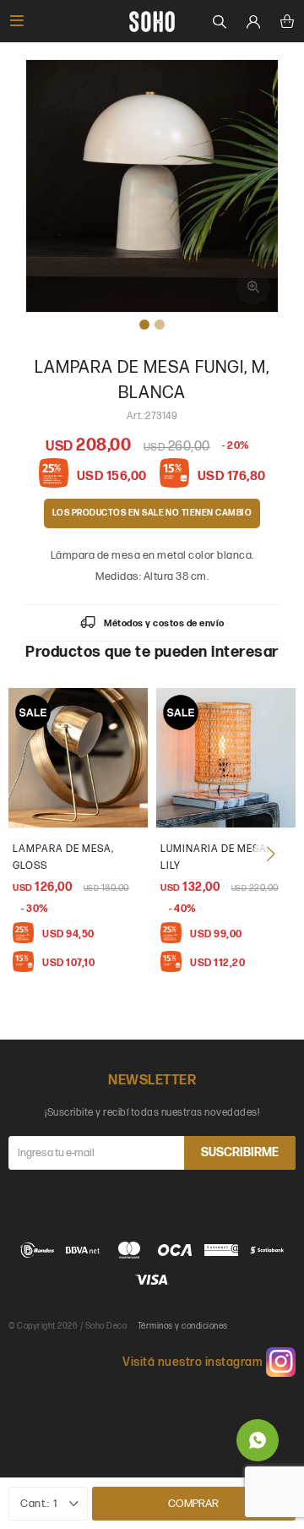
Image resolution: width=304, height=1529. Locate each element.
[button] (270, 854)
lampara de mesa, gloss (63, 857)
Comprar (193, 1503)
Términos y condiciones (183, 1326)
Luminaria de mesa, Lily (214, 857)
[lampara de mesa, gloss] (78, 757)
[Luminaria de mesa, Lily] (226, 757)
